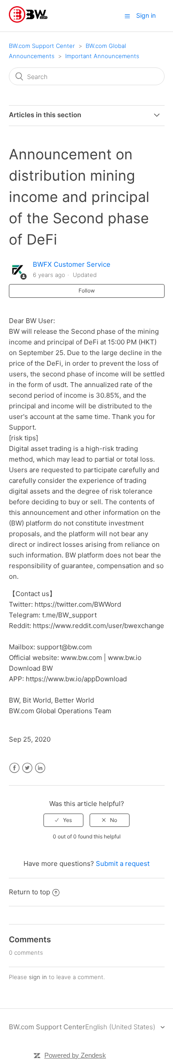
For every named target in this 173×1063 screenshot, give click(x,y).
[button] (127, 16)
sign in (38, 976)
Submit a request (122, 863)
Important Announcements (102, 55)
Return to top (29, 892)
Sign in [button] (146, 15)
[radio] (63, 820)
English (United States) (121, 1027)
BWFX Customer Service (71, 264)
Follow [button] (87, 290)
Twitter (27, 768)
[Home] (28, 20)
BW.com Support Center (42, 45)
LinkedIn (40, 768)
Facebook (14, 768)
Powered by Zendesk (75, 1055)
